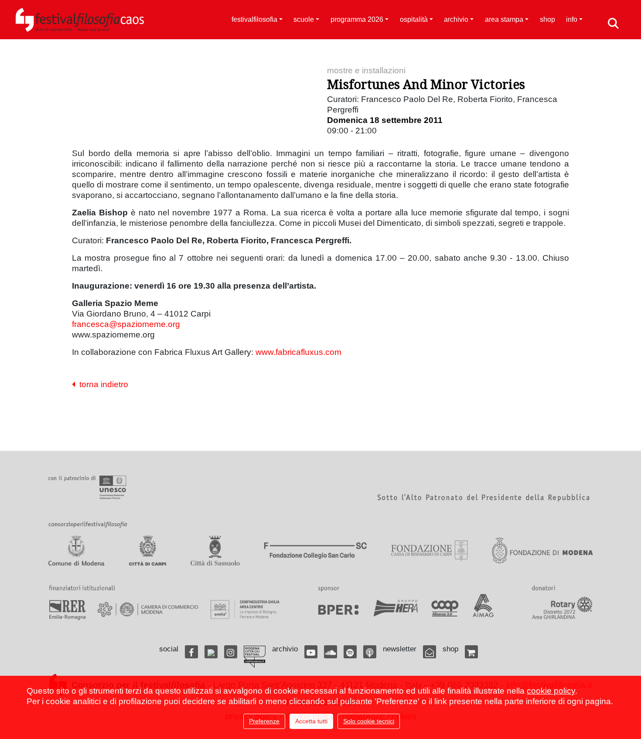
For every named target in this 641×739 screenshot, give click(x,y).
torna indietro (101, 384)
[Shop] (471, 651)
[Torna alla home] (80, 19)
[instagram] (230, 651)
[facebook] (191, 651)
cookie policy (551, 690)
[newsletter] (429, 651)
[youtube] (310, 651)
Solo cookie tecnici (368, 721)
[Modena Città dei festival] (255, 657)
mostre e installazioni (366, 70)
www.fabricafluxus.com (298, 352)
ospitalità (414, 19)
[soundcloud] (330, 651)
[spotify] (350, 651)
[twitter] (211, 651)
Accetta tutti (311, 721)
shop (547, 19)
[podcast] (369, 651)
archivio (456, 19)
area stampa (504, 19)
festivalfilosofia (254, 19)
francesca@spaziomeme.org (126, 324)
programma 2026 (357, 19)
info (571, 19)
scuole (303, 19)
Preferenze (264, 721)
